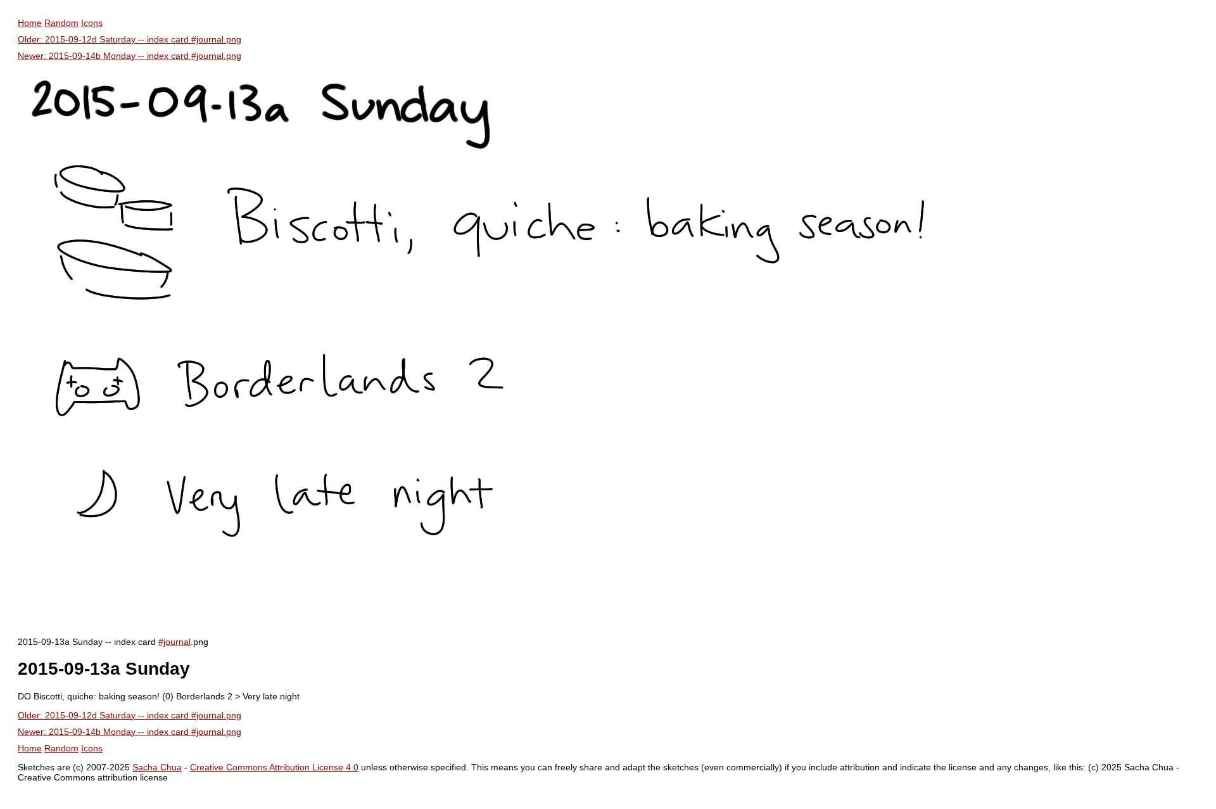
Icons (92, 23)
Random (61, 23)
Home (30, 23)
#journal (174, 642)
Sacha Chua (157, 767)
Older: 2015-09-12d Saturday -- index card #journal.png (129, 39)
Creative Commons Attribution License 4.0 (274, 767)
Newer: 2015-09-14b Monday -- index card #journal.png (129, 56)
